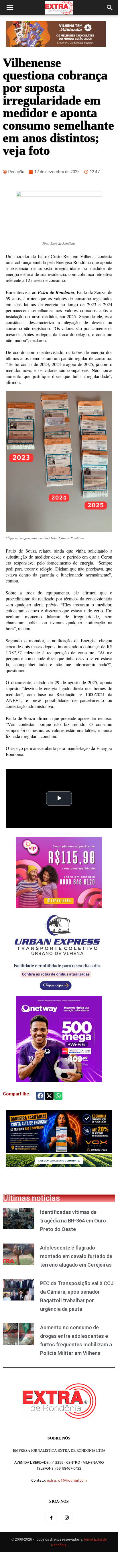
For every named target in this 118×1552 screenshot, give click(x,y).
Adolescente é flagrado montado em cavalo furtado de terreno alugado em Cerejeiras (76, 1256)
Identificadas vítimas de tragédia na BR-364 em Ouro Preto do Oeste (73, 1220)
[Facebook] (51, 1518)
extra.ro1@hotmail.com (67, 1480)
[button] (10, 7)
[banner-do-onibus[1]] (57, 993)
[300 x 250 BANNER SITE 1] (59, 906)
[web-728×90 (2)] (59, 1165)
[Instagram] (66, 1518)
